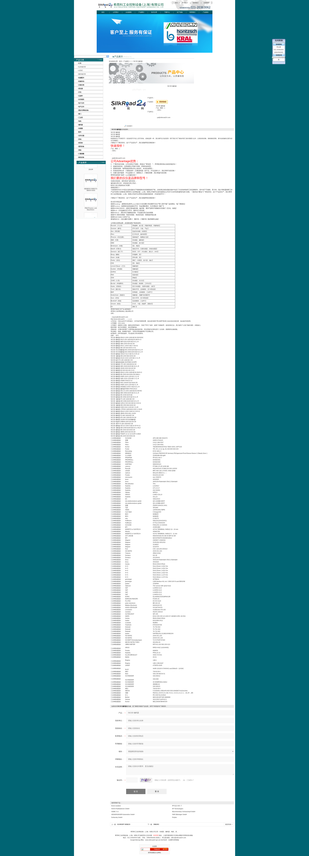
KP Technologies (177, 809)
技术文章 (154, 12)
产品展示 (141, 12)
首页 (176, 3)
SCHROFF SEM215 (123, 824)
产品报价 (206, 12)
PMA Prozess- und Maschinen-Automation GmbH (91, 195)
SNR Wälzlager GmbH (179, 814)
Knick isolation (116, 806)
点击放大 (129, 126)
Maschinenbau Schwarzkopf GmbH (183, 811)
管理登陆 (176, 840)
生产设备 (180, 12)
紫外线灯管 (82, 74)
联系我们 (196, 3)
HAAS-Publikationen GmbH (120, 809)
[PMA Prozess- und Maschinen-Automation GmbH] (91, 180)
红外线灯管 (82, 67)
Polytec (174, 817)
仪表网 (170, 840)
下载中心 (167, 12)
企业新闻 (128, 12)
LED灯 (80, 70)
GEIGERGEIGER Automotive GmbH (123, 814)
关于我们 (185, 3)
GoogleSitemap (135, 840)
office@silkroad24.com (178, 838)
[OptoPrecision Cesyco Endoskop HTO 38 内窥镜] (91, 200)
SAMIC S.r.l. (115, 811)
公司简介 (116, 12)
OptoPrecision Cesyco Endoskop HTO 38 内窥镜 (91, 214)
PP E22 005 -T (177, 806)
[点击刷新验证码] (146, 780)
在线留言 (206, 3)
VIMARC (156, 824)
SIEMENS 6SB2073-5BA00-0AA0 (91, 175)
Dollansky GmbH (116, 817)
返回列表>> (229, 824)
